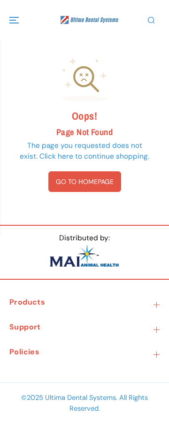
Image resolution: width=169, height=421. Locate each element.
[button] (15, 20)
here (65, 156)
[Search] (151, 20)
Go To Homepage (85, 181)
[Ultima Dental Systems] (84, 19)
